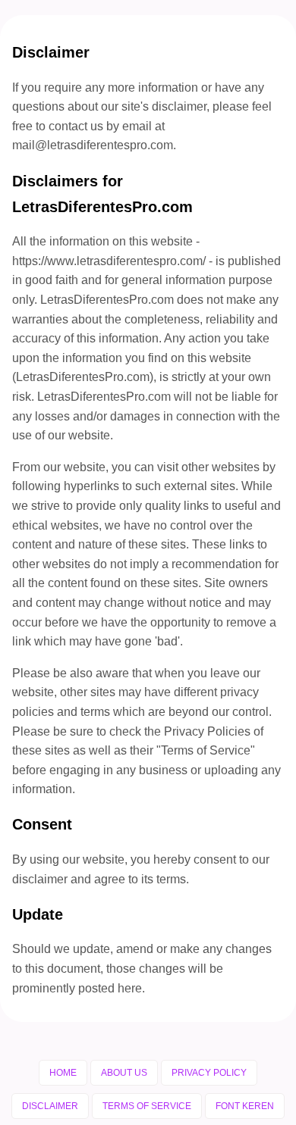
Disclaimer (50, 1106)
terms (171, 879)
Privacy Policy (209, 1072)
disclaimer (40, 879)
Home (63, 1072)
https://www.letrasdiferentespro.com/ (109, 261)
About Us (124, 1072)
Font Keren (245, 1106)
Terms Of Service (146, 1106)
